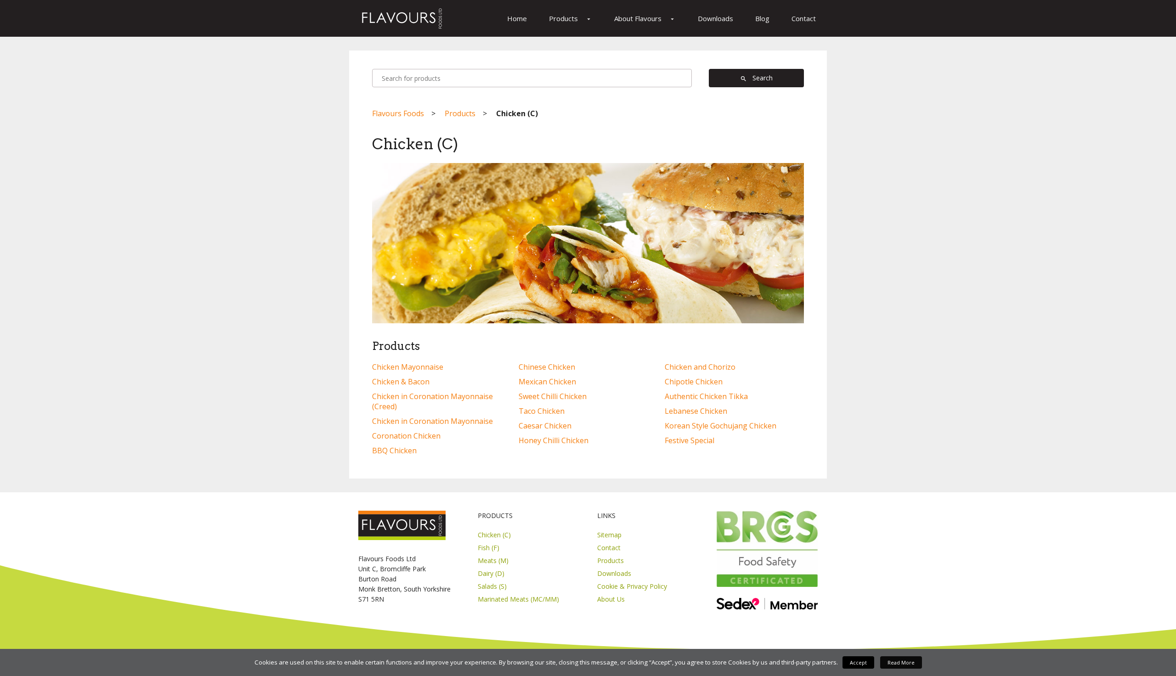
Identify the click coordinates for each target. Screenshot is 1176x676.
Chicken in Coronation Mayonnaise (432, 421)
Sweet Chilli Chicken (553, 396)
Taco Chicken (542, 411)
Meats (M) (493, 560)
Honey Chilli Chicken (553, 440)
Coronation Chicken (406, 436)
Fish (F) (488, 547)
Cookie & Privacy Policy (632, 586)
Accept (858, 662)
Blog (762, 18)
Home (517, 18)
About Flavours (645, 18)
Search (756, 77)
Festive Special (689, 440)
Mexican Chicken (547, 382)
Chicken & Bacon (401, 382)
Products (570, 18)
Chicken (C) (494, 534)
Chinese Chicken (547, 367)
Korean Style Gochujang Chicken (720, 426)
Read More (901, 662)
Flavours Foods (398, 113)
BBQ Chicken (394, 450)
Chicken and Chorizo (700, 367)
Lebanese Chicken (696, 411)
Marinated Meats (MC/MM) (518, 599)
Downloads (715, 18)
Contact (804, 18)
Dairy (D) (491, 573)
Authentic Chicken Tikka (706, 396)
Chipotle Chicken (694, 382)
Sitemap (609, 534)
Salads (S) (492, 586)
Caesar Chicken (545, 426)
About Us (611, 599)
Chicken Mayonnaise (407, 367)
